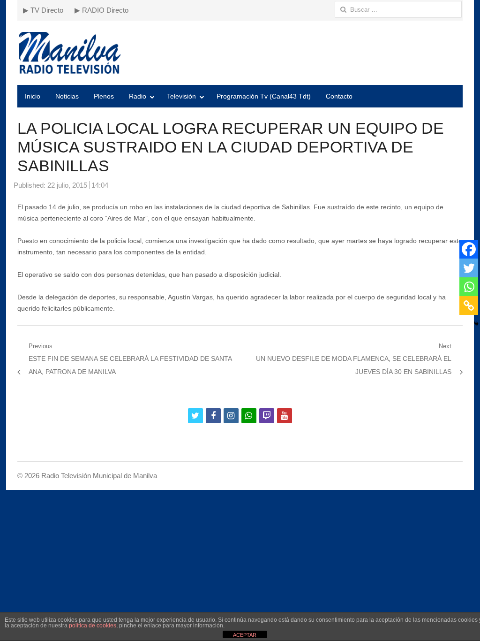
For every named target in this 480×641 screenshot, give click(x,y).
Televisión (181, 96)
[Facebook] (468, 249)
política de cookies (92, 625)
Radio (137, 96)
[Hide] (476, 324)
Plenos (104, 96)
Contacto (339, 96)
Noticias (67, 96)
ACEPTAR (244, 635)
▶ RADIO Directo (101, 10)
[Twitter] (468, 268)
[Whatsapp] (468, 286)
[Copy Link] (468, 305)
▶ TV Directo (43, 10)
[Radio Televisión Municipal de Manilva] (240, 53)
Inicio (32, 96)
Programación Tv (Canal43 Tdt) (264, 96)
